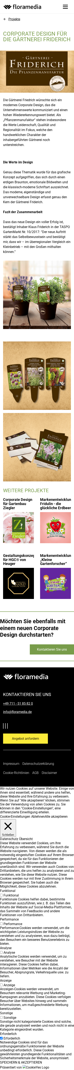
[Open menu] (65, 6)
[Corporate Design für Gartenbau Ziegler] (18, 518)
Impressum (11, 764)
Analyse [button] (6, 948)
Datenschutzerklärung (38, 764)
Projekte (14, 19)
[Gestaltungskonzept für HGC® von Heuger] (18, 574)
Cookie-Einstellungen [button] (15, 817)
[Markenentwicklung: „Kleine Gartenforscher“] (55, 574)
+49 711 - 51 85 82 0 (18, 704)
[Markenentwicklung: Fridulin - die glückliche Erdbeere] (55, 518)
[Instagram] (8, 726)
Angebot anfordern (25, 739)
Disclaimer (49, 773)
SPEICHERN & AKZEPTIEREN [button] (21, 1062)
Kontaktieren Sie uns (52, 649)
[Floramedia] (25, 676)
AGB (35, 773)
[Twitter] (4, 726)
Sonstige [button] (6, 1013)
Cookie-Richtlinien (16, 773)
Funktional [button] (7, 891)
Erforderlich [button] (8, 1034)
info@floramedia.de (17, 712)
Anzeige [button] (6, 981)
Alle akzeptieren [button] (56, 817)
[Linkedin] (6, 726)
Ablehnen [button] (38, 817)
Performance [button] (9, 919)
